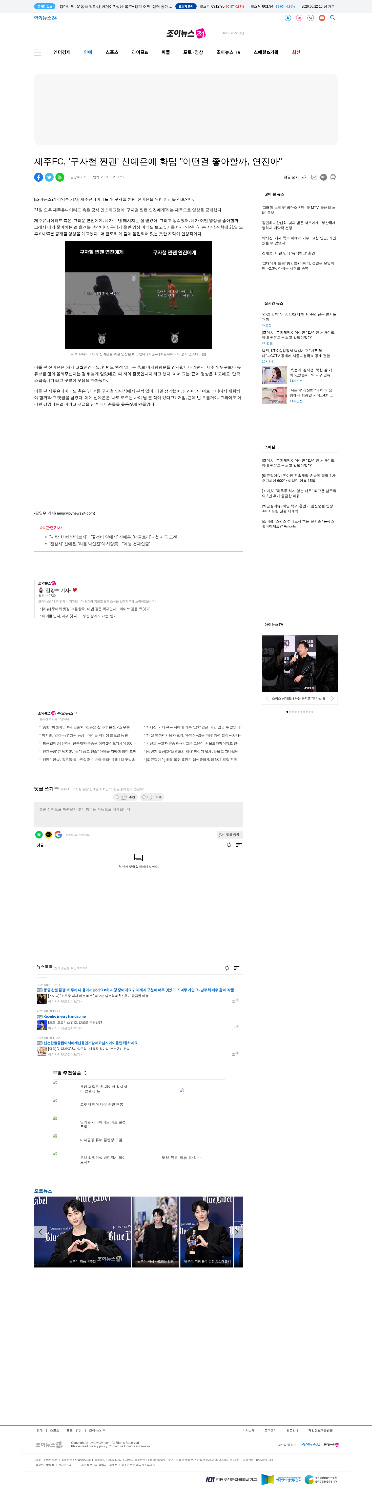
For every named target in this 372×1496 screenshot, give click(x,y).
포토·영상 (193, 52)
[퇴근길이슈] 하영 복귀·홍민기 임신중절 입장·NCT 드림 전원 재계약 (197, 759)
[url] (323, 177)
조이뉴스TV (97, 1430)
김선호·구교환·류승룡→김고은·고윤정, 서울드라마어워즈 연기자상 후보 (200, 743)
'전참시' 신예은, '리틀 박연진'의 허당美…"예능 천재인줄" (100, 544)
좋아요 (75, 590)
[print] (332, 177)
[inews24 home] (311, 1444)
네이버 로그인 (39, 835)
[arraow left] (40, 1232)
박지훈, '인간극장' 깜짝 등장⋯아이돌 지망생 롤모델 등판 (85, 734)
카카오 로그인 (48, 835)
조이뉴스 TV (228, 52)
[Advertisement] (83, 666)
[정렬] (236, 968)
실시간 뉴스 (273, 303)
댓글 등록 (232, 834)
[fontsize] (304, 177)
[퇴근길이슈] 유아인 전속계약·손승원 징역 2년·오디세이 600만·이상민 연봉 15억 (102, 743)
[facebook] (38, 177)
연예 (88, 52)
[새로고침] (227, 968)
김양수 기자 (57, 590)
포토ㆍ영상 (74, 1430)
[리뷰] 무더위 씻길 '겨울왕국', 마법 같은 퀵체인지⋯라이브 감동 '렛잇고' (96, 609)
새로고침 (76, 713)
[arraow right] (236, 1232)
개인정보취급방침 (320, 1430)
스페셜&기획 (266, 52)
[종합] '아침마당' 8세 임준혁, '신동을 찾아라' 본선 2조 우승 (86, 726)
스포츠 (112, 52)
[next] (332, 698)
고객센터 (270, 1430)
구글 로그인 (58, 835)
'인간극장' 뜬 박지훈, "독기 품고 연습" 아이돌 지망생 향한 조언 (89, 751)
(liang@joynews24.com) (75, 513)
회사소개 (248, 1430)
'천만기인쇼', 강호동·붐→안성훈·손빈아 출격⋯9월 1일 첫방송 (88, 759)
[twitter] (49, 177)
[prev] (267, 698)
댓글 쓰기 (291, 177)
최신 (296, 52)
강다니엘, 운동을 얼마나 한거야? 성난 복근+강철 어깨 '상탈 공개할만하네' (121, 6)
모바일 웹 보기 (287, 1444)
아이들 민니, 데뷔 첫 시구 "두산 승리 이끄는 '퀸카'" (80, 616)
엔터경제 (62, 52)
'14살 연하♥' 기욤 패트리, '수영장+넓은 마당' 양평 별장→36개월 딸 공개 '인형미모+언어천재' (216, 734)
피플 (165, 52)
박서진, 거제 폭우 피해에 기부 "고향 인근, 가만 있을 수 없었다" (193, 726)
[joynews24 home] (331, 1444)
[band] (59, 177)
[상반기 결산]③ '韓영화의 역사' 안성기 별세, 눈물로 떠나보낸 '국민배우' (200, 751)
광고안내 (292, 1430)
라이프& (140, 52)
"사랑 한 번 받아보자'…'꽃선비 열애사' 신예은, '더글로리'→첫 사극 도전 (113, 537)
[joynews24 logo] (186, 33)
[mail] (314, 177)
